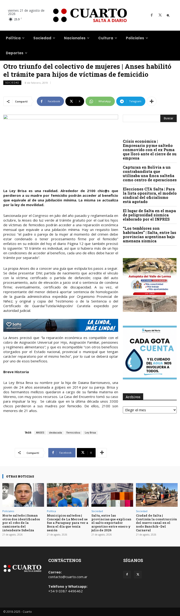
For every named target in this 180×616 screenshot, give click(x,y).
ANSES (40, 432)
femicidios (73, 432)
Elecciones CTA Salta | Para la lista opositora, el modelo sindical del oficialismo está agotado (150, 195)
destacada (55, 432)
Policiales (8, 511)
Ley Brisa (90, 432)
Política (51, 511)
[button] (168, 15)
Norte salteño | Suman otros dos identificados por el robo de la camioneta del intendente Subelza (21, 522)
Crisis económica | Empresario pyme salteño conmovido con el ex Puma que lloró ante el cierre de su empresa (149, 149)
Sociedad (12, 82)
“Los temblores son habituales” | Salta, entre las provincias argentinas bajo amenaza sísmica (149, 234)
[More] (152, 101)
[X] (160, 15)
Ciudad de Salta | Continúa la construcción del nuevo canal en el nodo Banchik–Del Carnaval (156, 522)
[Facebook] (152, 15)
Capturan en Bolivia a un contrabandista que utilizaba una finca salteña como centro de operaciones (150, 173)
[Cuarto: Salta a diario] (90, 15)
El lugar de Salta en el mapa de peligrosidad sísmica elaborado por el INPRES (149, 215)
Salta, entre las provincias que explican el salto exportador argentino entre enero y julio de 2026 (111, 522)
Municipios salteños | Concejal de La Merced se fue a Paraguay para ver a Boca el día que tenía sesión (67, 522)
